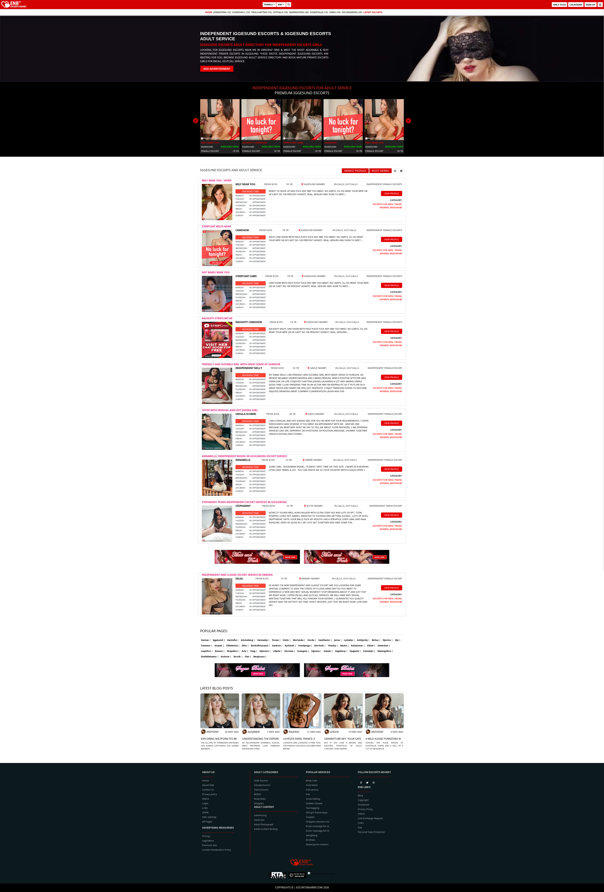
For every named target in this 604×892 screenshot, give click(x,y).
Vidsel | (371, 645)
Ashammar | (358, 645)
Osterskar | (384, 645)
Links (205, 807)
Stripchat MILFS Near (216, 226)
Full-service (312, 789)
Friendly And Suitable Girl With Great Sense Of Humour (241, 364)
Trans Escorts (261, 789)
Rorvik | (238, 656)
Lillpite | (277, 651)
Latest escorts (373, 12)
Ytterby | (333, 645)
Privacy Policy (365, 809)
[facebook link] (367, 782)
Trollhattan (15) (261, 12)
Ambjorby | (363, 640)
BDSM (257, 794)
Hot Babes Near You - (216, 272)
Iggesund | (219, 640)
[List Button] (395, 170)
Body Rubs (260, 798)
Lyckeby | (349, 640)
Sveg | (253, 651)
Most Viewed (380, 170)
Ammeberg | (248, 640)
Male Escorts (261, 780)
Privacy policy (209, 794)
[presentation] (195, 120)
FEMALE (268, 4)
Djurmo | (388, 640)
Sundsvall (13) (241, 12)
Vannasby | (263, 640)
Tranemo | (206, 645)
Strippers (259, 803)
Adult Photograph (263, 824)
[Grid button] (401, 170)
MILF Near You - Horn (216, 180)
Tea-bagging (312, 807)
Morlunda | (299, 640)
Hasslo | (328, 651)
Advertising (260, 815)
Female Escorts (262, 785)
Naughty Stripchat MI (217, 318)
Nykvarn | (265, 651)
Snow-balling (313, 798)
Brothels (310, 839)
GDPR (205, 812)
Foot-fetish (312, 785)
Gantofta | (233, 640)
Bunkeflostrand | (260, 645)
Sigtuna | (316, 651)
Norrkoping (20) (299, 12)
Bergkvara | (259, 656)
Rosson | (220, 651)
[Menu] (600, 4)
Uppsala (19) (280, 12)
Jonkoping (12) (222, 12)
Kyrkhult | (290, 645)
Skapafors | (233, 651)
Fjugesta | (355, 651)
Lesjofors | (207, 651)
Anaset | (219, 645)
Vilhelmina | (233, 645)
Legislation (208, 840)
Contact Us (208, 789)
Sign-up (590, 4)
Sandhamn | (325, 640)
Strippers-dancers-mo (317, 821)
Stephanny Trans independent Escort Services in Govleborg (244, 502)
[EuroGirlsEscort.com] (321, 875)
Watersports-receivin (317, 844)
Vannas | (206, 640)
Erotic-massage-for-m (317, 830)
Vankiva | (277, 645)
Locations (576, 4)
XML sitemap (209, 817)
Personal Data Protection (371, 831)
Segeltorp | (341, 651)
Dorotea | (289, 651)
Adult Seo (259, 819)
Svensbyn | (369, 651)
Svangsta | (303, 651)
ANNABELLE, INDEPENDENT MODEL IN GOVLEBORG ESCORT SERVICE (244, 456)
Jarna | (338, 640)
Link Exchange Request (370, 818)
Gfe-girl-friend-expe (316, 812)
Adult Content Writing (266, 828)
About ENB (208, 785)
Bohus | (376, 640)
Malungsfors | (385, 651)
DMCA (205, 798)
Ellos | (245, 645)
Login (205, 803)
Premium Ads (209, 845)
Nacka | (344, 645)
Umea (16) (335, 12)
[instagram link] (373, 782)
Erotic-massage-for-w (317, 826)
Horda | (312, 640)
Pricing (206, 836)
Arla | (245, 651)
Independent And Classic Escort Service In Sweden (237, 575)
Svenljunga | (305, 645)
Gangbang (311, 835)
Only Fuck (559, 4)
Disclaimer (363, 804)
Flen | (248, 656)
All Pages (207, 821)
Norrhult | (320, 645)
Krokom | (226, 656)
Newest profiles (355, 170)
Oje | (397, 640)
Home (208, 12)
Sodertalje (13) (319, 12)
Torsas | (276, 640)
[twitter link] (361, 782)
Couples (310, 817)
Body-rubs (311, 780)
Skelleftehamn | (209, 656)
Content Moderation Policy (216, 849)
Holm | (287, 640)
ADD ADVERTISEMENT (216, 68)
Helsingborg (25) (352, 12)
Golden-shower (314, 803)
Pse (308, 794)
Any (280, 4)
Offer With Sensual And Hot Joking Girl (230, 410)
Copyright (363, 800)
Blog (360, 795)
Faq (360, 827)
